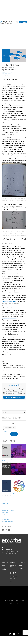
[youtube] (9, 530)
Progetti (3, 514)
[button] (17, 22)
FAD (3, 505)
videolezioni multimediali (9, 301)
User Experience (5, 519)
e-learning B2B (5, 503)
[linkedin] (3, 530)
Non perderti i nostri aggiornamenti (10, 423)
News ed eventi (5, 512)
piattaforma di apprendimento (9, 318)
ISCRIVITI (14, 434)
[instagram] (6, 530)
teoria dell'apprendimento (7, 517)
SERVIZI (12, 562)
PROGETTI (22, 562)
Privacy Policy (5, 431)
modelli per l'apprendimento (11, 72)
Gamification (4, 508)
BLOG (20, 565)
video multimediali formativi (8, 521)
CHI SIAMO (5, 562)
